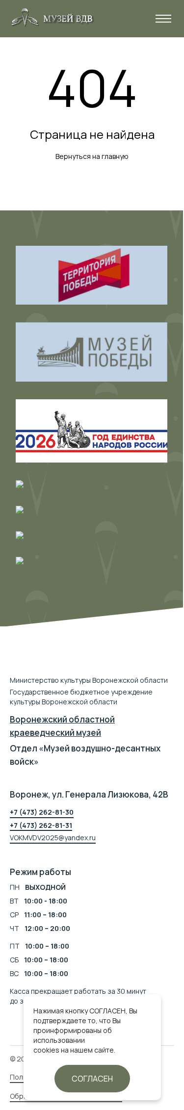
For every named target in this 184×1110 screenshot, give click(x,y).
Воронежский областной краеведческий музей (62, 726)
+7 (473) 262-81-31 (41, 825)
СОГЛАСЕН (92, 1078)
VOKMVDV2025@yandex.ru (53, 837)
